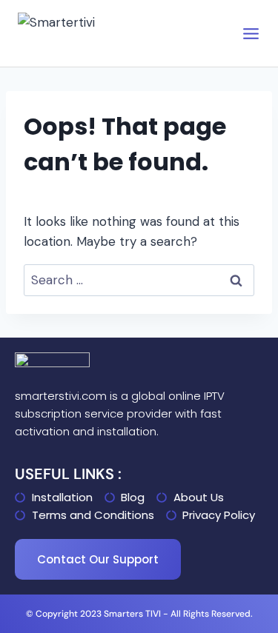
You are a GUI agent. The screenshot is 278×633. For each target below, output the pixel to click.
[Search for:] (139, 280)
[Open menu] (251, 33)
